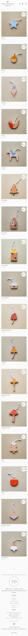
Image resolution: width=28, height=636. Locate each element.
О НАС (14, 605)
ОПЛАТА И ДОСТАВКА (14, 603)
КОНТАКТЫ (14, 607)
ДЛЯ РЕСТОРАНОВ (14, 601)
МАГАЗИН (14, 598)
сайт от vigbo (14, 632)
